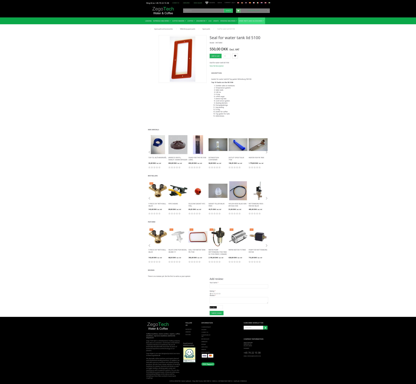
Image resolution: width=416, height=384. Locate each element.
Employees (186, 3)
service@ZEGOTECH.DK (254, 356)
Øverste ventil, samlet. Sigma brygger (177, 158)
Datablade (204, 341)
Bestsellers (153, 176)
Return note (205, 339)
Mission (203, 349)
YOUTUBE (188, 334)
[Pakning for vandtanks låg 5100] (182, 59)
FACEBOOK (188, 329)
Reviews (151, 270)
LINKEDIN (188, 332)
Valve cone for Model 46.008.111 (177, 251)
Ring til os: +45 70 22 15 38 (157, 3)
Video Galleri (198, 3)
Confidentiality (206, 327)
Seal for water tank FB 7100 (196, 251)
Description (216, 73)
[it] (258, 2)
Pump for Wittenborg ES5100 (258, 251)
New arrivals (153, 130)
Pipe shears (173, 204)
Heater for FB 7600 (256, 157)
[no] (265, 2)
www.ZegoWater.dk (154, 355)
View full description (217, 66)
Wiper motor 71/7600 (237, 250)
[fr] (254, 2)
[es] (250, 2)
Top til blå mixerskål (157, 157)
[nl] (262, 2)
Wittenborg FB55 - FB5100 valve (256, 205)
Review (212, 295)
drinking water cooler (165, 368)
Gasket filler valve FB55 (216, 205)
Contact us (175, 3)
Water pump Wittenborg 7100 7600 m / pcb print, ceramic (218, 252)
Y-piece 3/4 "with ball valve (157, 205)
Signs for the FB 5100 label (197, 158)
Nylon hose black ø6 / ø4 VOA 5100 (238, 205)
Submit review (217, 313)
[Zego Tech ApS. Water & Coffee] (163, 10)
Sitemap (203, 344)
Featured (151, 222)
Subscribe (265, 328)
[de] (242, 2)
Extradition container (214, 158)
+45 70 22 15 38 (252, 352)
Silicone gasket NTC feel (196, 205)
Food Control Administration (188, 344)
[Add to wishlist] (235, 55)
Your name (213, 283)
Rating (212, 291)
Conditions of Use (205, 335)
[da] (238, 2)
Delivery (203, 329)
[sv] (269, 2)
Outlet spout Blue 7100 (236, 158)
